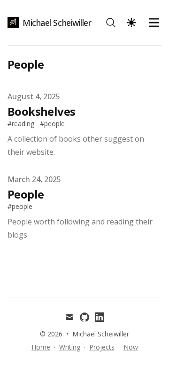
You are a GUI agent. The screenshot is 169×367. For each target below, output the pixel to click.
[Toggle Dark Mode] (131, 22)
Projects (102, 347)
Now (130, 347)
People (26, 194)
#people (52, 123)
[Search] (110, 22)
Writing (69, 347)
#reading (21, 123)
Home (40, 347)
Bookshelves (41, 111)
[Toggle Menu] (153, 22)
